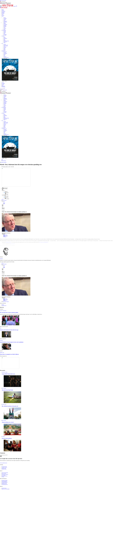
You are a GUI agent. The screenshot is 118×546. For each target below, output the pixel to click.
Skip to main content (3, 0)
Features (5, 52)
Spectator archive (4, 482)
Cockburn (5, 18)
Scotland (5, 35)
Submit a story (4, 468)
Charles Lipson (4, 404)
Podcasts (5, 25)
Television (5, 41)
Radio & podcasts (6, 118)
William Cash (2, 352)
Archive (3, 15)
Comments (4, 200)
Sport (4, 48)
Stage (4, 42)
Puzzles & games (6, 57)
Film (4, 39)
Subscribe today (4, 488)
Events (3, 13)
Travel (5, 46)
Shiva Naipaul (4, 388)
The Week (5, 51)
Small (6, 191)
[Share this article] (2, 204)
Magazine (5, 98)
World (4, 32)
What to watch (6, 45)
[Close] (1, 456)
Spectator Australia (4, 480)
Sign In (15, 6)
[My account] (16, 6)
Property (5, 47)
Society (5, 31)
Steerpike (1, 258)
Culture (5, 19)
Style (4, 49)
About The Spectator (5, 472)
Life (2, 43)
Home (3, 9)
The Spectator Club (5, 484)
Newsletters (3, 11)
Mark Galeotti (4, 420)
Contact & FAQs (4, 466)
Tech (4, 20)
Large (7, 194)
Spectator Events (4, 483)
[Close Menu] (1, 90)
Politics (5, 17)
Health (5, 127)
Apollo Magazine (4, 481)
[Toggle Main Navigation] (1, 6)
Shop (2, 16)
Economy (5, 34)
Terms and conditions (5, 474)
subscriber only (4, 305)
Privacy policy (4, 473)
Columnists (5, 53)
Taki (0, 328)
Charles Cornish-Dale (3, 310)
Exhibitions (5, 38)
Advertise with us (4, 467)
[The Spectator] (8, 6)
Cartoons (5, 56)
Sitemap (3, 476)
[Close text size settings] (2, 189)
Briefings (3, 12)
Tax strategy (3, 475)
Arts (4, 36)
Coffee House (4, 30)
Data (4, 33)
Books (5, 37)
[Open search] (0, 88)
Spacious (7, 198)
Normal (7, 197)
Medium (7, 192)
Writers (3, 10)
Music (4, 40)
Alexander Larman (4, 372)
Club (2, 14)
